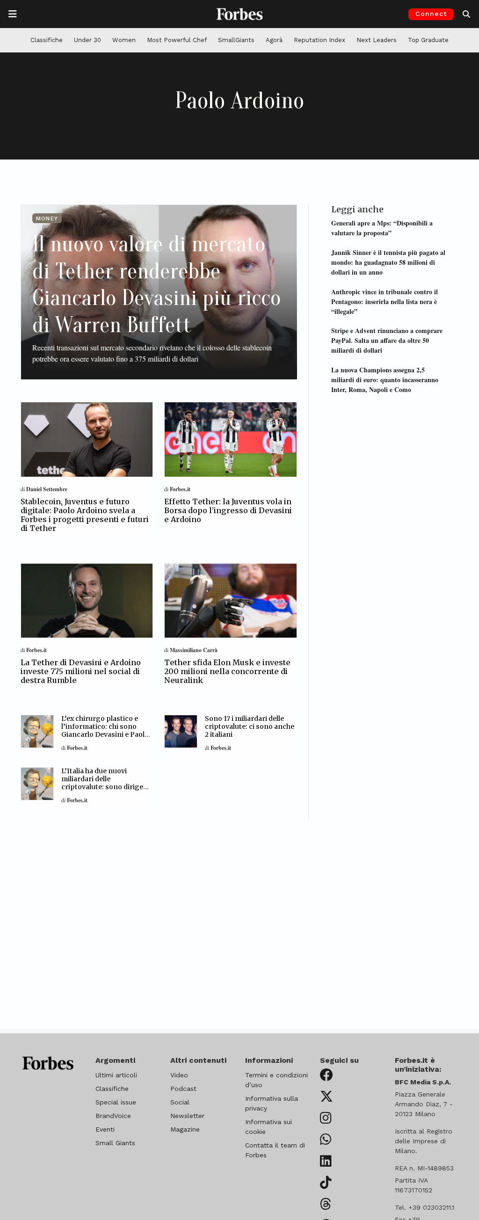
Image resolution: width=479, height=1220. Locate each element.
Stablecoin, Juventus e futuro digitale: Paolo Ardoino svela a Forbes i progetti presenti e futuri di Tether (85, 515)
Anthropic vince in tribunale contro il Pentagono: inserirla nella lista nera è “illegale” (384, 301)
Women (124, 40)
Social (179, 1102)
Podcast (183, 1088)
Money (47, 218)
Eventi (105, 1129)
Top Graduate (428, 40)
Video (179, 1075)
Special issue (115, 1102)
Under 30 (87, 40)
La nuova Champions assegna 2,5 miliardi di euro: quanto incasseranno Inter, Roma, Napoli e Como (384, 379)
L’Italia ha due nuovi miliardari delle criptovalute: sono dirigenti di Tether (106, 783)
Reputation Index (319, 40)
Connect (431, 13)
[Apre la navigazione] (13, 14)
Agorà (274, 40)
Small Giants (115, 1143)
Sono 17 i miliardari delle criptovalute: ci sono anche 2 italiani (249, 726)
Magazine (185, 1129)
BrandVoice (113, 1115)
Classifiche (46, 40)
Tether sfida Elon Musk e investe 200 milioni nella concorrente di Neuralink (227, 671)
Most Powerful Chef (177, 40)
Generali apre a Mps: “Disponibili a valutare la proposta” (382, 228)
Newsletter (187, 1115)
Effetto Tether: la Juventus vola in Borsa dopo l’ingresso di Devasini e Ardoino (228, 510)
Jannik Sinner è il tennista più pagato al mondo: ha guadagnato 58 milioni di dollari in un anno (388, 262)
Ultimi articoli (116, 1075)
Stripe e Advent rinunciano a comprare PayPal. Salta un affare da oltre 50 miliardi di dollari (387, 340)
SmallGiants (236, 40)
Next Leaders (376, 40)
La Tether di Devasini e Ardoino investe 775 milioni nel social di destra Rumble (81, 671)
